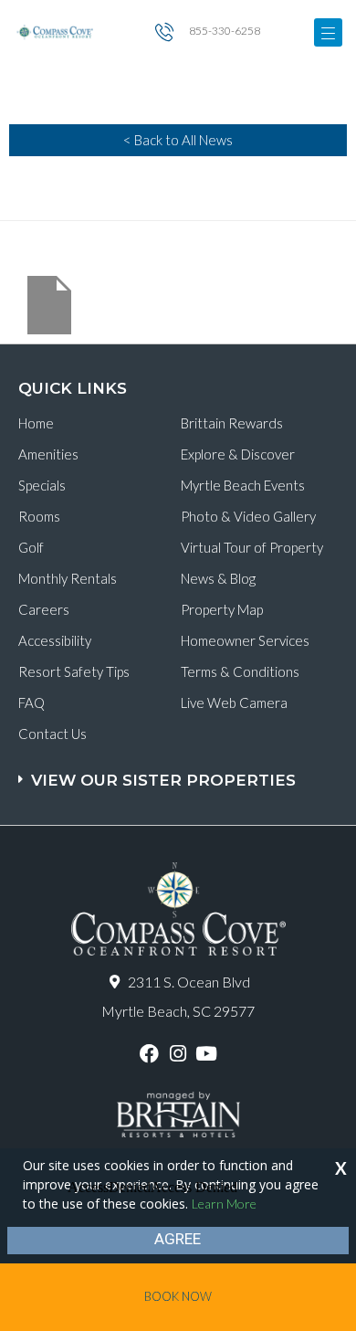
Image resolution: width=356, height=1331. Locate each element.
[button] (180, 771)
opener (328, 32)
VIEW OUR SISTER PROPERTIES (163, 780)
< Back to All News (178, 140)
